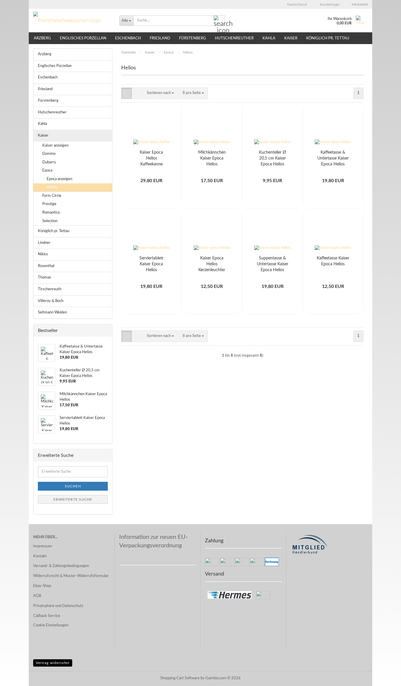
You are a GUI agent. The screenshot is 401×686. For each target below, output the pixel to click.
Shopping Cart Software (180, 678)
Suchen (73, 486)
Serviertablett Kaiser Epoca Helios (151, 264)
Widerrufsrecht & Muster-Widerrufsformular (71, 576)
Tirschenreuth (49, 289)
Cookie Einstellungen (50, 625)
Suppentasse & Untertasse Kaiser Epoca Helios (272, 264)
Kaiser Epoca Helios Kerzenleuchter (211, 264)
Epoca (47, 170)
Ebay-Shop (42, 586)
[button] (295, 4)
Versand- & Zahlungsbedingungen (61, 566)
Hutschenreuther (234, 38)
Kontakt (40, 556)
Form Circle (51, 196)
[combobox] (160, 93)
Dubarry (49, 162)
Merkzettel (359, 4)
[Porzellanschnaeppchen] (71, 20)
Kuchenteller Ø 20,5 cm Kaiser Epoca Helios (272, 158)
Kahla (268, 38)
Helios (52, 187)
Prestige (49, 204)
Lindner (44, 243)
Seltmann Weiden (52, 312)
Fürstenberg (192, 38)
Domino (48, 154)
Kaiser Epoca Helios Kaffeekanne (151, 158)
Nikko (43, 254)
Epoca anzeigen (59, 179)
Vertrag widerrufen (53, 663)
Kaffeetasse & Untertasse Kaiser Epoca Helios (333, 158)
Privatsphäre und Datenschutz (58, 606)
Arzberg (42, 38)
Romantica (51, 212)
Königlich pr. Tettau (327, 38)
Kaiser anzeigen (55, 145)
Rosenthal (46, 266)
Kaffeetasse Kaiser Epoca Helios (333, 261)
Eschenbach (128, 38)
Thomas (44, 277)
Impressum (42, 546)
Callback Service (46, 616)
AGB (37, 596)
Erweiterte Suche (72, 499)
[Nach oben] (385, 677)
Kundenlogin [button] (329, 4)
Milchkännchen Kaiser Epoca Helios (212, 158)
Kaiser (290, 38)
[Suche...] (219, 21)
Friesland (160, 38)
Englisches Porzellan (83, 38)
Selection (50, 221)
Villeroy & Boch (50, 301)
